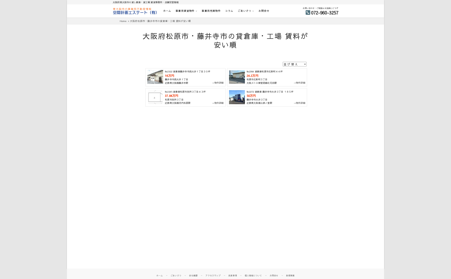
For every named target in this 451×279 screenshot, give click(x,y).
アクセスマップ (212, 275)
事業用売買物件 (211, 10)
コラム (229, 10)
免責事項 (232, 275)
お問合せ (263, 10)
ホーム (167, 10)
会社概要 (193, 275)
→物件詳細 (218, 82)
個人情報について (253, 275)
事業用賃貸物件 (185, 10)
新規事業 (290, 275)
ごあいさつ (244, 10)
